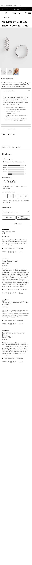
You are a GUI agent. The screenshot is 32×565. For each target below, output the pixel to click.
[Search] (26, 13)
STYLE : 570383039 (8, 94)
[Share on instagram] (11, 134)
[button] (29, 13)
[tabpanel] (16, 258)
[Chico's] (16, 13)
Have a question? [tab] (16, 147)
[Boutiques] (6, 13)
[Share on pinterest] (14, 134)
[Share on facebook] (8, 134)
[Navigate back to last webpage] (2, 17)
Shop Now (14, 9)
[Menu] (2, 13)
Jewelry (6, 17)
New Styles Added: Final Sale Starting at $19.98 (16, 7)
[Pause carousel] (31, 9)
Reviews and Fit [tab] (6, 147)
